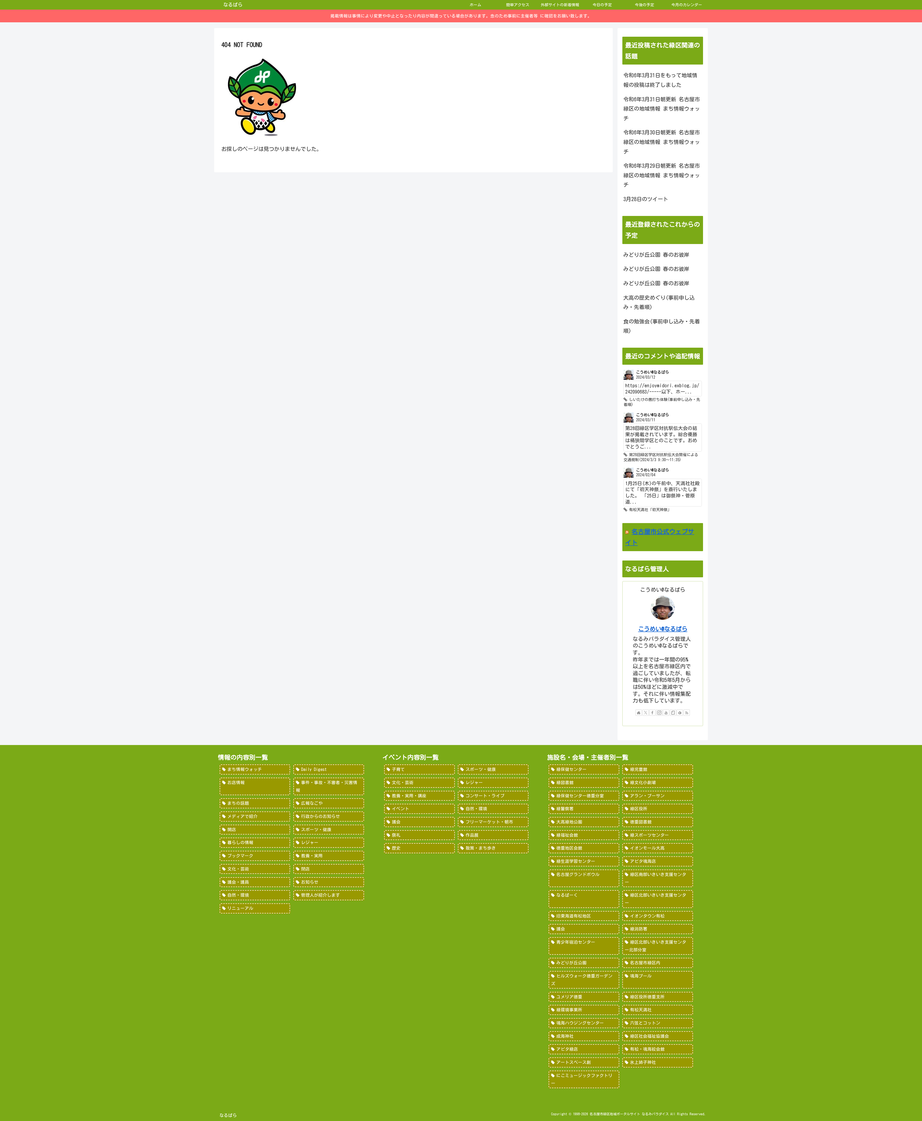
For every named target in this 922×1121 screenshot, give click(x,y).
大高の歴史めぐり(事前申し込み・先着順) (659, 302)
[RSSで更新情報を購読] (687, 713)
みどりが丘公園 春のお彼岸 (656, 254)
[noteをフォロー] (673, 713)
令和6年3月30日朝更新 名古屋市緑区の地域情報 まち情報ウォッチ (661, 142)
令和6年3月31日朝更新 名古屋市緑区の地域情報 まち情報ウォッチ (661, 109)
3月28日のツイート (645, 199)
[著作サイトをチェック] (639, 713)
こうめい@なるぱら (662, 629)
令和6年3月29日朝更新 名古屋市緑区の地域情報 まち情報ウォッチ (661, 175)
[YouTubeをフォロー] (666, 713)
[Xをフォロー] (646, 713)
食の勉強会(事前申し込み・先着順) (661, 326)
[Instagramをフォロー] (659, 713)
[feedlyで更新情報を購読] (680, 713)
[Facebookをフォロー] (652, 713)
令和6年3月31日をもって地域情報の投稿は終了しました (660, 80)
